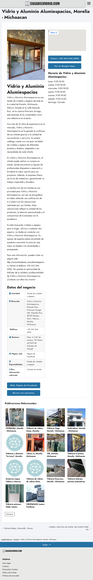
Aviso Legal (6, 563)
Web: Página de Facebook (23, 385)
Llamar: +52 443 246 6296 (65, 58)
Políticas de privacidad (10, 575)
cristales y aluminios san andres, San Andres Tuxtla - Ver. (69, 528)
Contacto (5, 566)
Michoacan (9, 514)
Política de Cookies (9, 572)
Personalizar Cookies (10, 569)
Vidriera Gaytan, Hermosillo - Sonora (18, 528)
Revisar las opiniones (24, 393)
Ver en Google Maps (64, 66)
